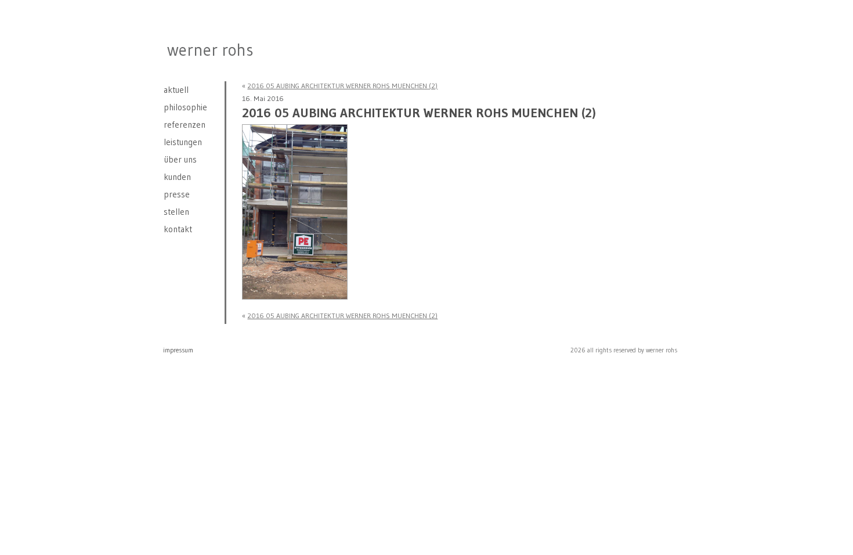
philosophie (185, 107)
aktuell (176, 89)
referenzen (184, 124)
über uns (180, 159)
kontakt (178, 229)
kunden (177, 176)
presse (177, 194)
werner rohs (210, 49)
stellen (176, 211)
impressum (178, 350)
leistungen (183, 141)
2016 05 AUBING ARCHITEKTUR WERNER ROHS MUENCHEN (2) (342, 85)
